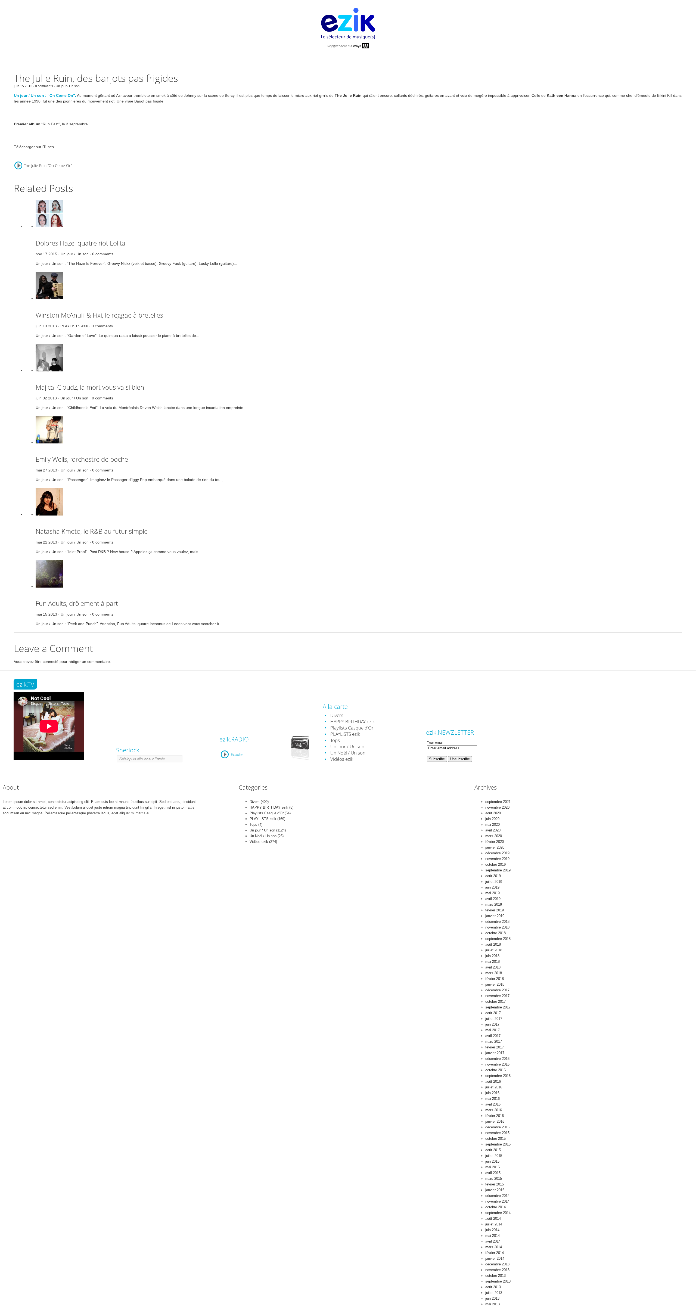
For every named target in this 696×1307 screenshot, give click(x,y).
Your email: (436, 742)
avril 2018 (493, 967)
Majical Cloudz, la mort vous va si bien (90, 387)
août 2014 (493, 1218)
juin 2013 (492, 1298)
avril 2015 (493, 1173)
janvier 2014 (494, 1258)
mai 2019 (492, 893)
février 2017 (494, 1047)
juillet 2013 (493, 1293)
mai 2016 (492, 1099)
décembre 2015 (497, 1127)
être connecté (46, 661)
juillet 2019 (493, 882)
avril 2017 (493, 1036)
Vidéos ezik (341, 759)
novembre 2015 (497, 1133)
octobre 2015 (495, 1139)
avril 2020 (493, 830)
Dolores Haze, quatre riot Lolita (80, 242)
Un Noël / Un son (347, 753)
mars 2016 (493, 1110)
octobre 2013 (495, 1276)
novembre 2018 (497, 927)
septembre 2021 (498, 802)
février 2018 (494, 979)
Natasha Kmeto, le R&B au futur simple (92, 531)
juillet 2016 (493, 1087)
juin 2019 (492, 887)
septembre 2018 (498, 939)
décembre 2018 (497, 922)
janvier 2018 (494, 984)
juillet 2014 (493, 1224)
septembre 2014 (498, 1213)
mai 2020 (492, 824)
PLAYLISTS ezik (74, 326)
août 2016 (493, 1081)
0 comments (102, 254)
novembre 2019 (497, 859)
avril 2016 (493, 1104)
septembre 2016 (498, 1076)
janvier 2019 (494, 916)
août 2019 (493, 876)
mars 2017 (493, 1041)
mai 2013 (492, 1304)
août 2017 (493, 1013)
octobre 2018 (495, 933)
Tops (335, 740)
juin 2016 (492, 1093)
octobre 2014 (495, 1207)
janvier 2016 (494, 1121)
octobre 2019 (495, 864)
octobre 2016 (495, 1070)
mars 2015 (493, 1178)
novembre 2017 (497, 996)
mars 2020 (493, 836)
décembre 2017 (497, 990)
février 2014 (494, 1253)
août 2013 (493, 1287)
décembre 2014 (497, 1196)
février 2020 (494, 842)
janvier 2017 (494, 1053)
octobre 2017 (495, 1001)
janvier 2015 (494, 1190)
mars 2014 (493, 1247)
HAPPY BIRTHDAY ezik (352, 721)
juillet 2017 (493, 1019)
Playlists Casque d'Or (352, 728)
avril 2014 (493, 1241)
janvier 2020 (494, 847)
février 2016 (494, 1116)
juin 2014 (492, 1230)
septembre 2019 (498, 870)
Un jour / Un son (68, 86)
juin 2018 (492, 956)
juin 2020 (492, 819)
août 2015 (493, 1150)
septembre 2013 (498, 1281)
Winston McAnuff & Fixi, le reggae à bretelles (99, 315)
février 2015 (494, 1184)
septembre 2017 (498, 1007)
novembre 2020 (497, 807)
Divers (336, 715)
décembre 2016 (497, 1059)
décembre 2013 (497, 1264)
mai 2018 (492, 962)
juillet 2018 (493, 950)
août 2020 (493, 813)
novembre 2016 (497, 1064)
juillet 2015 (493, 1156)
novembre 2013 (497, 1270)
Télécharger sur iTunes (34, 147)
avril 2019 (493, 899)
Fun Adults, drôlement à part (77, 603)
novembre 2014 (497, 1201)
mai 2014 (492, 1236)
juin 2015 (492, 1161)
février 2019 (494, 910)
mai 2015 (492, 1167)
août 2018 (493, 944)
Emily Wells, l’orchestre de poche (82, 459)
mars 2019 (493, 904)
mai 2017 (492, 1030)
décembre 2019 (497, 853)
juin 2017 (492, 1024)
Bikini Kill (664, 95)
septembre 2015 (498, 1144)
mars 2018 (493, 973)
